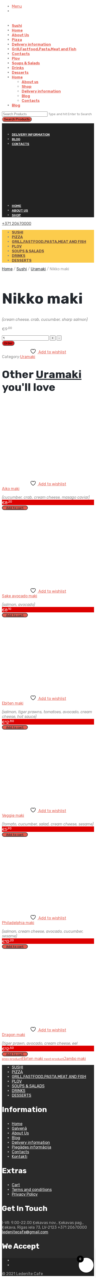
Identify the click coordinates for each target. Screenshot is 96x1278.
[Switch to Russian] (20, 21)
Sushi (17, 25)
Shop (27, 86)
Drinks (18, 68)
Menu (17, 6)
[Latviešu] (8, 125)
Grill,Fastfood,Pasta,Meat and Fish (44, 49)
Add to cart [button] (15, 508)
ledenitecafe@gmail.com (25, 1232)
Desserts (20, 72)
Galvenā (19, 1128)
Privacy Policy (25, 1194)
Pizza (17, 39)
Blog (26, 96)
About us (30, 82)
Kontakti (19, 1156)
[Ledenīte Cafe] (48, 174)
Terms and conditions (32, 1189)
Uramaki (38, 269)
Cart (16, 1185)
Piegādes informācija (31, 1147)
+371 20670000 (16, 223)
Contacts (21, 54)
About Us (20, 35)
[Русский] (4, 125)
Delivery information (31, 44)
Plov (16, 58)
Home (17, 30)
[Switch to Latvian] (14, 21)
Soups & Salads (26, 63)
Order (8, 343)
